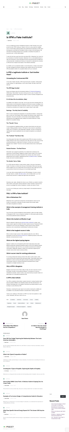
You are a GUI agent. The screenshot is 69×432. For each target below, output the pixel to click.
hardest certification (21, 303)
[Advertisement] (34, 16)
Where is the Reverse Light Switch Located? (58, 412)
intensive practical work (22, 235)
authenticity (19, 299)
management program (11, 306)
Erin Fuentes (6, 370)
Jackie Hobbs (6, 356)
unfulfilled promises (33, 156)
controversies (25, 299)
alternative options (22, 173)
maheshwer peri (38, 303)
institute (32, 303)
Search (51, 394)
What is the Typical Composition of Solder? (15, 354)
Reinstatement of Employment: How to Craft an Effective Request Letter (58, 408)
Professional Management (35, 91)
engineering (9, 303)
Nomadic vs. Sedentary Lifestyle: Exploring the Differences (58, 415)
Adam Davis (6, 342)
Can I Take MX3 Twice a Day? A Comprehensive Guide (58, 418)
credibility (36, 299)
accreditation (12, 299)
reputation (29, 306)
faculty (14, 303)
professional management (21, 306)
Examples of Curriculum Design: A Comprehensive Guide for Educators (23, 396)
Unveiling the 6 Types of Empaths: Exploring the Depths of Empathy (21, 368)
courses (31, 299)
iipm (27, 303)
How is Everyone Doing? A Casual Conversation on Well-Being (58, 404)
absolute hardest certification (27, 222)
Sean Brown (10, 40)
